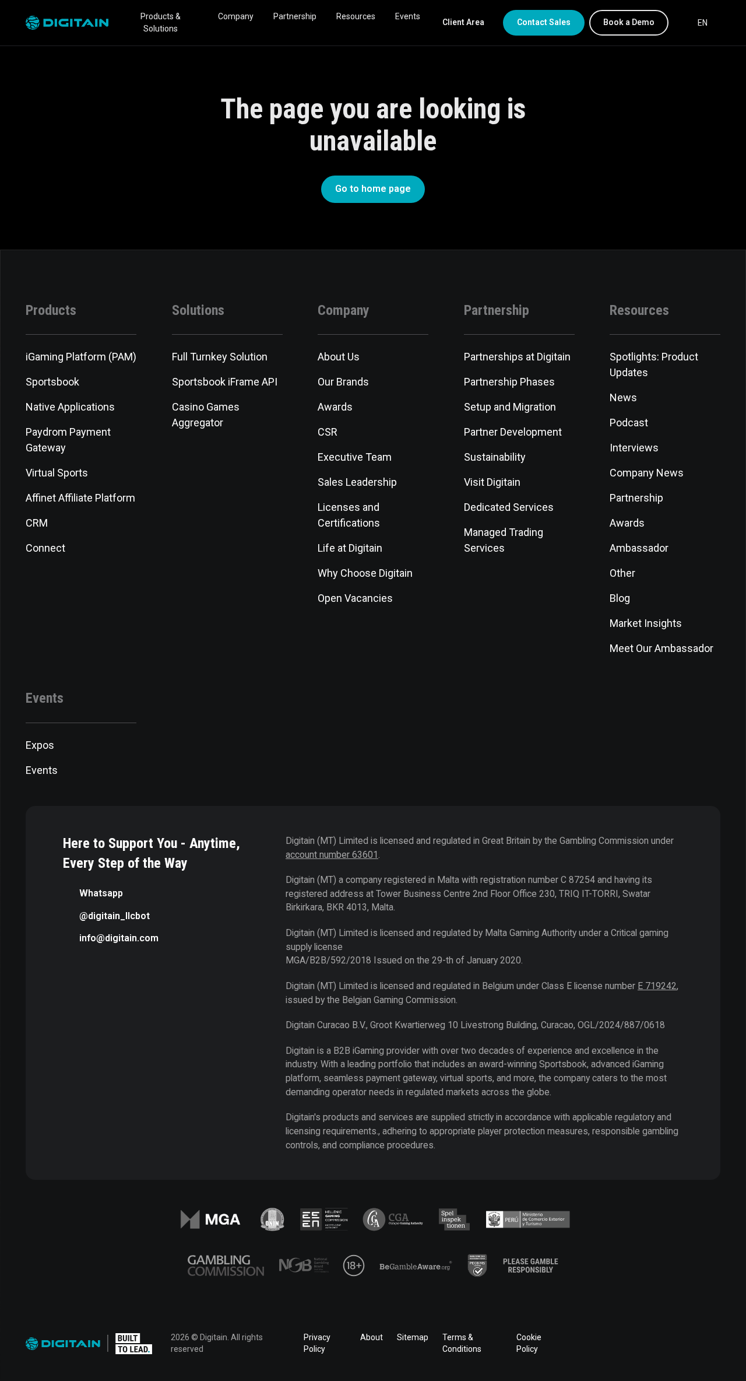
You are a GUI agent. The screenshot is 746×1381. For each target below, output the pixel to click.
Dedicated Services (509, 507)
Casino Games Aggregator (206, 415)
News (623, 397)
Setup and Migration (510, 407)
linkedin (615, 1344)
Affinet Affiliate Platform (80, 498)
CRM (37, 523)
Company (236, 16)
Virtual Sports (57, 473)
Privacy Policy (317, 1343)
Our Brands (343, 382)
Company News (647, 473)
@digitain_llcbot (114, 915)
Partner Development (513, 432)
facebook (583, 1344)
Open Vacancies (355, 598)
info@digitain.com (119, 938)
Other (622, 573)
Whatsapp (101, 893)
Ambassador (639, 548)
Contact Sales (544, 22)
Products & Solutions (160, 22)
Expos (40, 745)
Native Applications (70, 407)
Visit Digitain (492, 482)
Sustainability (495, 457)
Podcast (629, 422)
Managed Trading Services (503, 540)
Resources (355, 16)
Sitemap (412, 1337)
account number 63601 (332, 854)
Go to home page (373, 188)
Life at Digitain (350, 548)
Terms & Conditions (461, 1343)
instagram (713, 1344)
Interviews (634, 447)
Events (407, 16)
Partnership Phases (509, 382)
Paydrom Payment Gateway (68, 440)
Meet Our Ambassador (661, 648)
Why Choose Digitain (365, 573)
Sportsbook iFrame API (224, 382)
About (371, 1337)
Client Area (463, 22)
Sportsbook (52, 382)
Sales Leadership (357, 482)
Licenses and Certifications (349, 515)
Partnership (294, 16)
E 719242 (657, 985)
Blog (620, 598)
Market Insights (646, 623)
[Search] (679, 23)
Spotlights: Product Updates (654, 364)
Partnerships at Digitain (517, 356)
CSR (327, 432)
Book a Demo (628, 22)
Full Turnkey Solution (220, 356)
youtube (681, 1344)
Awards (335, 407)
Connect (45, 548)
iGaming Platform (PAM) (81, 356)
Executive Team (355, 457)
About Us (339, 356)
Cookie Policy (528, 1343)
